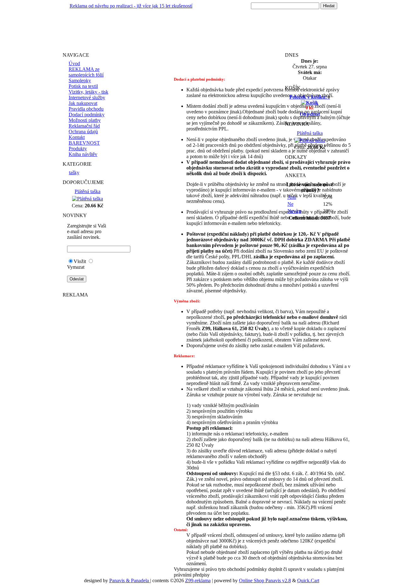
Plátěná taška (87, 191)
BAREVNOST (84, 143)
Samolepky (80, 80)
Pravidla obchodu (86, 109)
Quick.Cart (308, 580)
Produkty (78, 148)
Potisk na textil (83, 86)
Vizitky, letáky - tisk (88, 92)
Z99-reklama (198, 580)
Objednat (310, 114)
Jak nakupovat (83, 103)
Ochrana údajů (83, 131)
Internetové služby (87, 97)
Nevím (294, 211)
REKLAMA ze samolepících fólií (86, 72)
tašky (74, 172)
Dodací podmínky (87, 114)
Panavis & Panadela (129, 580)
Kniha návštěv (83, 154)
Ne (290, 204)
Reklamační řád (84, 126)
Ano (291, 197)
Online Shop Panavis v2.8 (265, 580)
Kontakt (77, 137)
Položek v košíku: (309, 97)
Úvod (74, 63)
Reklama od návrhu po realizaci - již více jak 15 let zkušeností (131, 6)
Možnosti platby (85, 120)
